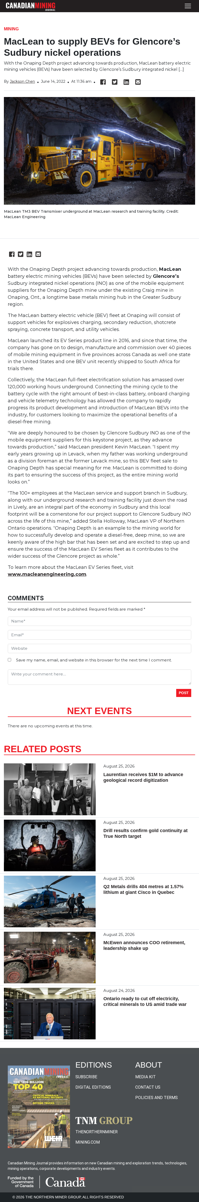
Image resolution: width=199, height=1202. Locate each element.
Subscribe (86, 1076)
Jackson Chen (22, 81)
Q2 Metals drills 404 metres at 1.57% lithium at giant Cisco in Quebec (143, 889)
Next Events (99, 711)
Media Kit (145, 1076)
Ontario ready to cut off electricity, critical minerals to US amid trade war (145, 1001)
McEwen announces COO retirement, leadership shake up (144, 945)
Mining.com (87, 1142)
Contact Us (147, 1087)
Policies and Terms (156, 1097)
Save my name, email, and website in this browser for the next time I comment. (94, 660)
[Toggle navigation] (188, 6)
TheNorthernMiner (96, 1131)
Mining (11, 29)
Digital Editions (93, 1087)
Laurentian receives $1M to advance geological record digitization (143, 777)
